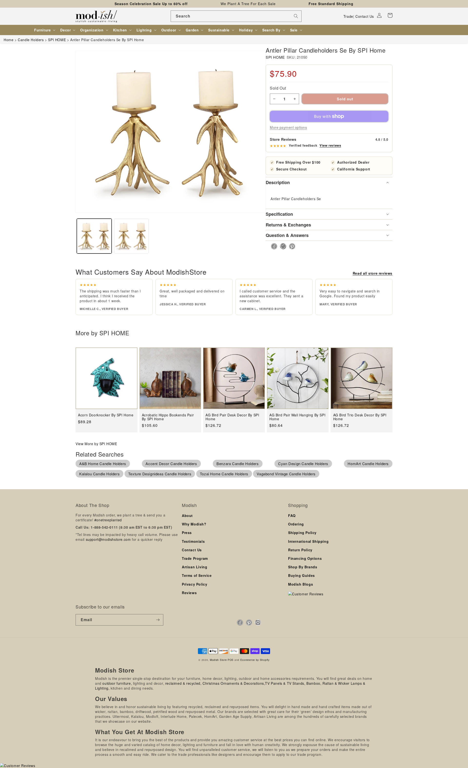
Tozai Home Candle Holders (224, 473)
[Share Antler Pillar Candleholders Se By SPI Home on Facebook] (272, 246)
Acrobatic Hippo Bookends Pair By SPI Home (168, 417)
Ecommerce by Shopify (255, 660)
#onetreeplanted (108, 519)
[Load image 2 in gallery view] (131, 236)
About (187, 515)
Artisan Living (194, 566)
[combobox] (236, 16)
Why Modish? (194, 524)
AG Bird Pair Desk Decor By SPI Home (232, 417)
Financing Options (305, 558)
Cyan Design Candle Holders (303, 463)
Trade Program (195, 558)
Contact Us (364, 16)
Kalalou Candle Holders (99, 473)
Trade (348, 16)
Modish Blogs (300, 584)
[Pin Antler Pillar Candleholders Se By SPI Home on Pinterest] (290, 246)
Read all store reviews (372, 273)
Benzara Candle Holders (237, 463)
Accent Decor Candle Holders (171, 463)
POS (231, 660)
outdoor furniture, (117, 683)
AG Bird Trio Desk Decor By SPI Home (360, 417)
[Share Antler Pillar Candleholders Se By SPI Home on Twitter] (281, 246)
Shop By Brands (302, 566)
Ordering (296, 524)
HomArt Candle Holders (368, 463)
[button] (390, 15)
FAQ (292, 515)
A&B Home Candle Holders (102, 463)
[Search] (296, 16)
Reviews (189, 592)
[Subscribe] (157, 620)
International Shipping (308, 541)
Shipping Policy (302, 532)
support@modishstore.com (108, 539)
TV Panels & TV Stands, (285, 683)
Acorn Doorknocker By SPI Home (105, 415)
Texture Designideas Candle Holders (159, 473)
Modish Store (218, 660)
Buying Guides (301, 575)
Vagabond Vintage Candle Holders (286, 473)
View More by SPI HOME (96, 443)
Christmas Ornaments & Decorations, (234, 683)
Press (187, 532)
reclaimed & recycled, (183, 683)
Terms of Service (197, 575)
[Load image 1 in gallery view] (94, 236)
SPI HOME (275, 57)
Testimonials (193, 541)
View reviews (330, 145)
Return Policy (300, 549)
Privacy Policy (194, 584)
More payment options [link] (288, 127)
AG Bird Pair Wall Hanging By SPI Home (297, 417)
